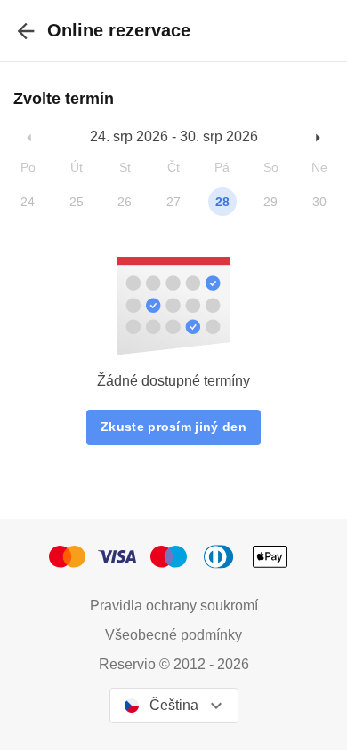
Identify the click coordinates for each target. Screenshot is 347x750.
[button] (30, 137)
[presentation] (25, 31)
